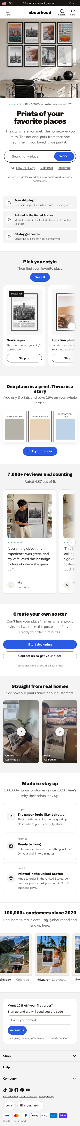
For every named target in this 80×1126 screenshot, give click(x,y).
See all (40, 277)
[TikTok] (5, 1090)
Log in (9, 1105)
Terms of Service (28, 1096)
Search (64, 156)
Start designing (40, 644)
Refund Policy (10, 1096)
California (46, 168)
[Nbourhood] (40, 12)
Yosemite (64, 168)
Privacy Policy (46, 1096)
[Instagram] (11, 1090)
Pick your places (40, 451)
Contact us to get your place (40, 656)
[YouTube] (28, 1090)
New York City (25, 168)
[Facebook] (16, 1090)
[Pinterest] (22, 1090)
